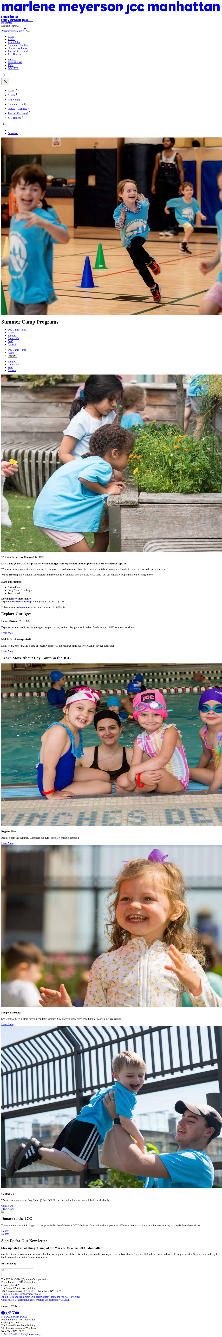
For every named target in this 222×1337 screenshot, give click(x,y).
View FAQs (7, 1208)
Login (66, 1299)
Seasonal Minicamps (21, 601)
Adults (11, 39)
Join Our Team (33, 1296)
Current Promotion (50, 1296)
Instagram (21, 607)
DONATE (13, 68)
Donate (5, 1231)
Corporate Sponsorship (45, 1299)
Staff (10, 341)
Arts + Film (14, 42)
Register (12, 335)
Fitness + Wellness (17, 48)
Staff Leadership (17, 1299)
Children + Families (18, 45)
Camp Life (13, 338)
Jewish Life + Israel (18, 51)
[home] (17, 1276)
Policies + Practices (70, 1296)
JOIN (10, 65)
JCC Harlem (14, 54)
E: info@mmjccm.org (29, 1294)
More (12, 356)
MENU (12, 59)
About (11, 36)
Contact (12, 344)
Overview (13, 133)
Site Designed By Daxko (14, 1316)
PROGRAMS (15, 62)
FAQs (60, 1299)
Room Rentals (18, 1296)
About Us (6, 1296)
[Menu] (28, 31)
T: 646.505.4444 (9, 1294)
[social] (3, 1313)
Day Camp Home (17, 329)
